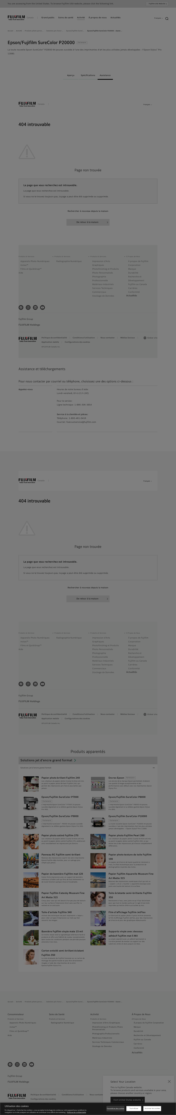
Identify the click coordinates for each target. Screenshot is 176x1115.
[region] (88, 1109)
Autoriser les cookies (152, 1108)
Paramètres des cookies (115, 1108)
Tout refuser (133, 1108)
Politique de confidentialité (76, 1112)
